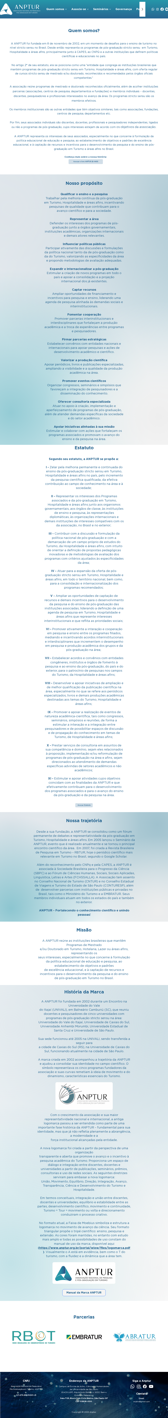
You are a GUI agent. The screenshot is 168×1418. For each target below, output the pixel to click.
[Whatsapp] (153, 9)
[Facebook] (162, 9)
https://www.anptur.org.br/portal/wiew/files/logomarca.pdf (84, 1248)
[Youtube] (151, 1386)
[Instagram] (157, 9)
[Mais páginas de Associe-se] (88, 9)
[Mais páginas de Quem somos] (66, 9)
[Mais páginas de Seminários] (110, 9)
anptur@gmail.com (141, 1402)
